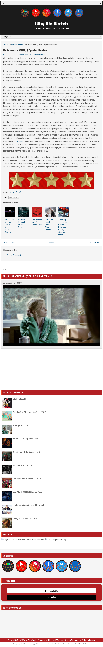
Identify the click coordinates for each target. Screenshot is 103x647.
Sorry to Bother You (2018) (25, 519)
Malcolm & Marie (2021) (23, 465)
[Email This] (9, 197)
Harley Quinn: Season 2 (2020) (27, 479)
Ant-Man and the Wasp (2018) (26, 452)
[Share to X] (15, 197)
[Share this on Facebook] (11, 192)
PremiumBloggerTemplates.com (62, 644)
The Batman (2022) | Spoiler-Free (37, 222)
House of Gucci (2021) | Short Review (49, 225)
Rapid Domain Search (82, 644)
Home (6, 44)
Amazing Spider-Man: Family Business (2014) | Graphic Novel (63, 227)
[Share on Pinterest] (20, 192)
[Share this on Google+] (17, 192)
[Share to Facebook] (17, 197)
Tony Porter (19, 141)
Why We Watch (51, 24)
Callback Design (88, 640)
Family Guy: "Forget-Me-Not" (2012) (30, 412)
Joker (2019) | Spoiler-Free (25, 439)
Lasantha (47, 644)
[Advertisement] (51, 369)
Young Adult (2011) (13, 283)
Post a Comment (14, 255)
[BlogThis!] (12, 197)
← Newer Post (7, 242)
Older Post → (96, 242)
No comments (39, 54)
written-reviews (17, 44)
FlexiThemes (25, 644)
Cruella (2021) (19, 399)
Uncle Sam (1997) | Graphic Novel (28, 505)
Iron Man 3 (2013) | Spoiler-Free (27, 492)
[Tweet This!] (13, 192)
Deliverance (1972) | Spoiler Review (25, 50)
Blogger (51, 640)
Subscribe (51, 597)
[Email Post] (5, 197)
